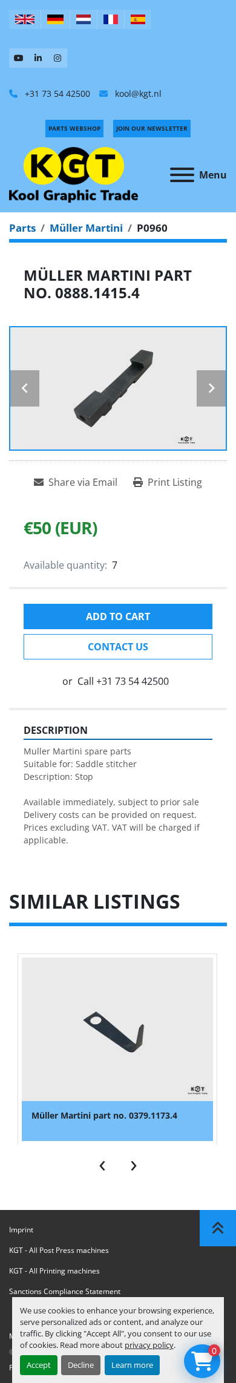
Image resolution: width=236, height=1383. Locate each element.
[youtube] (18, 58)
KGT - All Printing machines (54, 1271)
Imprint (21, 1229)
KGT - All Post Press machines (59, 1250)
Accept (39, 1364)
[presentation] (102, 1163)
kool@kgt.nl (137, 93)
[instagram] (57, 58)
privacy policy (149, 1344)
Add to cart (118, 616)
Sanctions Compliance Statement (64, 1291)
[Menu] (182, 175)
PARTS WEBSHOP (74, 128)
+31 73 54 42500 (56, 93)
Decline (81, 1364)
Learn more (132, 1364)
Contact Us (118, 646)
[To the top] (218, 1228)
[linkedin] (38, 58)
